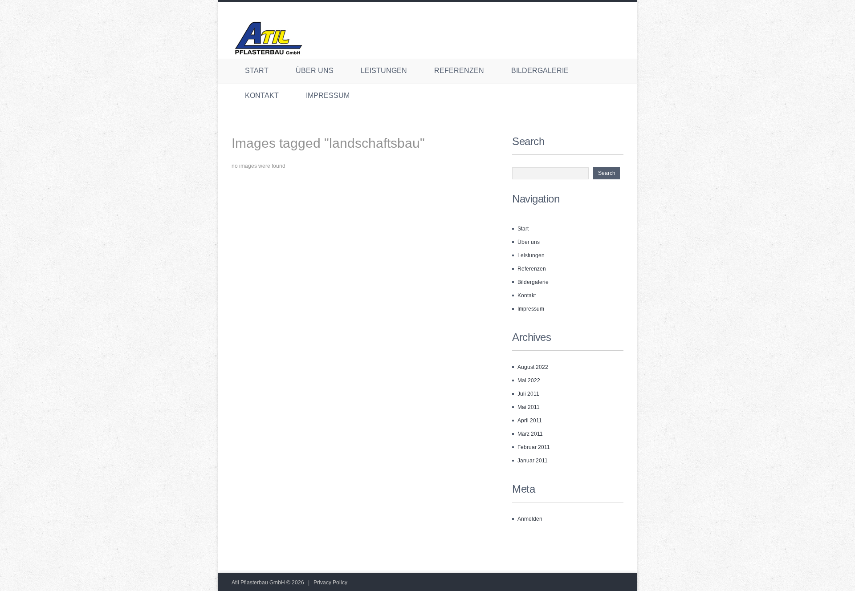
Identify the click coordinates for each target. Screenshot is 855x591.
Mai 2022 (528, 380)
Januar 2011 (532, 460)
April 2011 (529, 420)
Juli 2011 (528, 394)
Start (257, 70)
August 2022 (532, 367)
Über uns (315, 70)
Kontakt (262, 95)
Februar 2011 (533, 447)
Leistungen (384, 70)
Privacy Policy (330, 582)
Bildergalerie (540, 70)
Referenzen (459, 70)
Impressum (328, 95)
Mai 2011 (528, 407)
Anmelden (529, 519)
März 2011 (530, 434)
